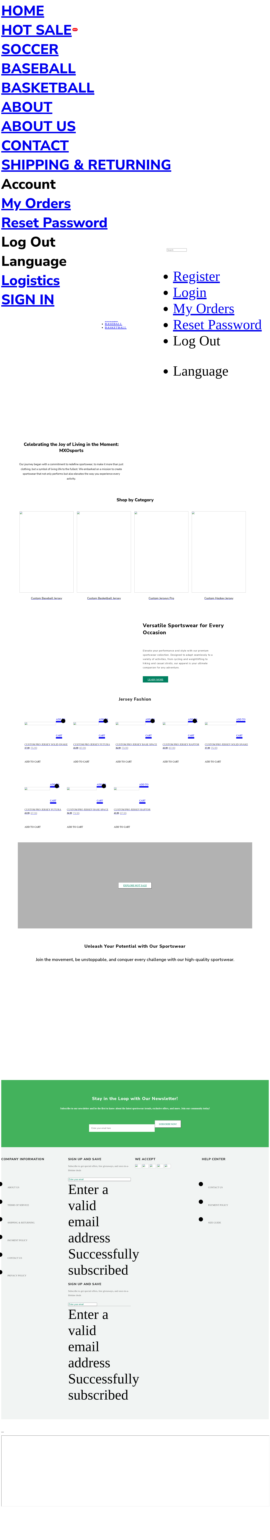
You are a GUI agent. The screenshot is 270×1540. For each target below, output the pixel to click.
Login (190, 292)
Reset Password (54, 222)
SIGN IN (27, 299)
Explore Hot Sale (135, 885)
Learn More (155, 679)
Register (196, 276)
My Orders (36, 203)
